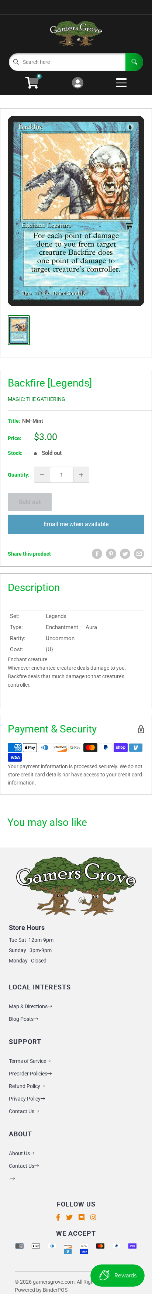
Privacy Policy (25, 1099)
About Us (19, 1153)
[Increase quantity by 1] (81, 475)
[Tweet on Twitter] (125, 554)
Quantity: (19, 475)
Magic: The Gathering (36, 399)
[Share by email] (139, 554)
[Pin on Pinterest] (111, 554)
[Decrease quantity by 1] (42, 475)
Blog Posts (21, 1019)
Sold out (30, 501)
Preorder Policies (28, 1074)
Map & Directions (28, 1006)
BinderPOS (55, 1290)
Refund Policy (24, 1086)
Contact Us (21, 1111)
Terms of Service (27, 1061)
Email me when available (76, 524)
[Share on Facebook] (97, 554)
